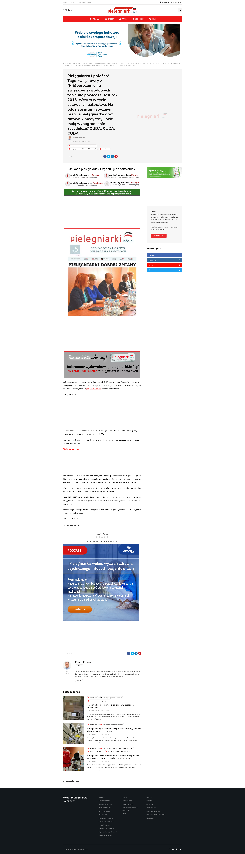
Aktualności (102, 797)
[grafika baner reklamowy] (164, 180)
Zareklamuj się (177, 2)
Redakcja (65, 2)
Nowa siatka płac (104, 811)
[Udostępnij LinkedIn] (112, 156)
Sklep (154, 19)
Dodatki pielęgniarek (105, 804)
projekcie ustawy (93, 389)
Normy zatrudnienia (105, 808)
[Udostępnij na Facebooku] (105, 156)
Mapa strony (150, 818)
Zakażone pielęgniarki (105, 835)
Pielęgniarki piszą (104, 825)
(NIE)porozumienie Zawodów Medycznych (83, 63)
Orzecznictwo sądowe (106, 818)
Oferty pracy (103, 815)
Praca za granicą (127, 804)
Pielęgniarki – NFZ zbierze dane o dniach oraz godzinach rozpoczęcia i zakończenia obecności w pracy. (114, 757)
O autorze (79, 665)
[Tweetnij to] (108, 156)
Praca (124, 19)
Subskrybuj (165, 2)
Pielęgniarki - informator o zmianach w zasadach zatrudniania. (110, 706)
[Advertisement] (102, 212)
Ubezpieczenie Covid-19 (106, 821)
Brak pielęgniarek (104, 801)
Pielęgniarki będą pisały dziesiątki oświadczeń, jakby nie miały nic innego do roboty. (114, 730)
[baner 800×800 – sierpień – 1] (101, 582)
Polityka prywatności (153, 811)
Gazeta (111, 19)
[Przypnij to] (116, 156)
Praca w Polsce (127, 801)
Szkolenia (139, 19)
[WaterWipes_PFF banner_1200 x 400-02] (122, 43)
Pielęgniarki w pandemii (106, 828)
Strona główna (67, 63)
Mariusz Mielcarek (79, 138)
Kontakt (72, 2)
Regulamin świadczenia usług (155, 815)
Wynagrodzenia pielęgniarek (108, 832)
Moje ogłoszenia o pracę (84, 2)
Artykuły (96, 19)
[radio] (97, 537)
